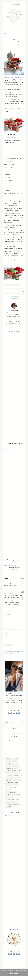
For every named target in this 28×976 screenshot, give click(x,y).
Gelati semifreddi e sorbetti (12, 782)
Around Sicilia (9, 761)
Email (5, 633)
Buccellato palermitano (13, 298)
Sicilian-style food (10, 799)
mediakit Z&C (10, 739)
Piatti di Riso (13, 787)
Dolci (14, 39)
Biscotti (6, 284)
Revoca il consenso (14, 973)
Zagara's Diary (9, 806)
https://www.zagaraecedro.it (10, 137)
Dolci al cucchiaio (14, 773)
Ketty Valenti (16, 290)
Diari (19, 770)
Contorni (8, 770)
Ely (4, 592)
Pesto (7, 787)
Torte (17, 799)
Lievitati (16, 785)
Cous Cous (14, 770)
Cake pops (8, 763)
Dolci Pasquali (17, 775)
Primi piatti (8, 794)
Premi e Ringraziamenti (11, 792)
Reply (22, 578)
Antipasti (16, 758)
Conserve (16, 768)
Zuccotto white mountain (14, 296)
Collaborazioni (15, 765)
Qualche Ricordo (16, 794)
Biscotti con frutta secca (14, 567)
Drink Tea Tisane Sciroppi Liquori (13, 777)
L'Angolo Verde (9, 785)
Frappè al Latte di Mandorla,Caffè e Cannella (14, 559)
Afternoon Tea (9, 758)
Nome (5, 628)
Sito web (5, 639)
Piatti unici (8, 789)
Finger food (9, 780)
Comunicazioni (9, 768)
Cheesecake (14, 763)
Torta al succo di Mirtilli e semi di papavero (14, 444)
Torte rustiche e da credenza (12, 804)
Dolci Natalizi (16, 284)
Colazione (8, 765)
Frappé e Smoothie (17, 780)
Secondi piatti (9, 797)
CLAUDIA (6, 578)
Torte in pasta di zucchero (12, 801)
